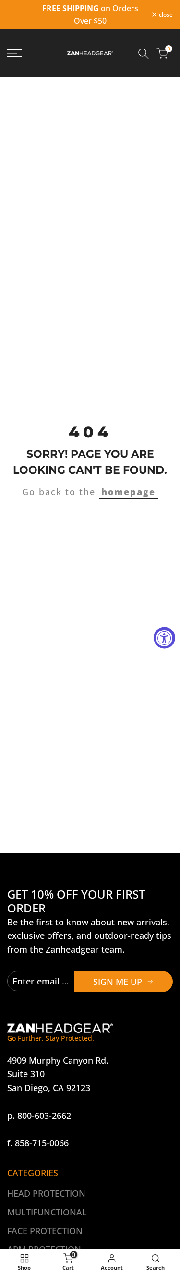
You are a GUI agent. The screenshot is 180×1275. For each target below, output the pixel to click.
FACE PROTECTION (45, 1231)
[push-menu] (14, 53)
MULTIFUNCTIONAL (47, 1212)
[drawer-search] (143, 53)
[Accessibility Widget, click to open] (164, 637)
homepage (128, 492)
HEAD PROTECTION (46, 1193)
